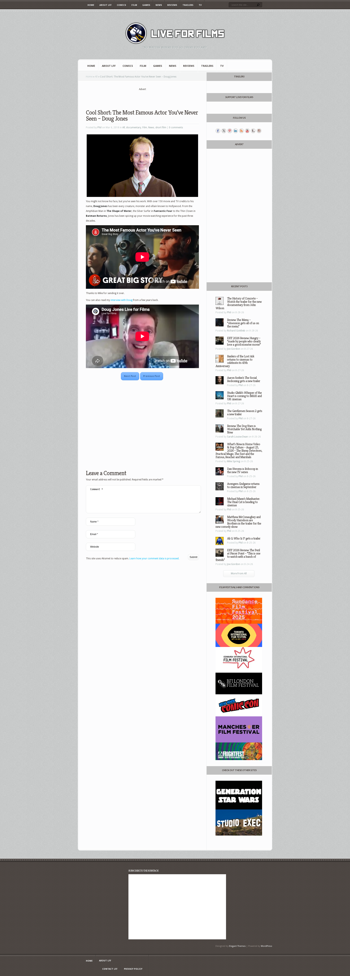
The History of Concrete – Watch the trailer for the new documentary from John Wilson (238, 303)
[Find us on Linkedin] (235, 130)
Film (134, 5)
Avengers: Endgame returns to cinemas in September (243, 485)
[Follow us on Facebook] (218, 130)
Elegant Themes (237, 946)
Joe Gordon (233, 348)
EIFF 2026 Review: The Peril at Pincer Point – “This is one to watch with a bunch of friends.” (238, 555)
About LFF (105, 5)
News (159, 5)
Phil (99, 127)
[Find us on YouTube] (247, 130)
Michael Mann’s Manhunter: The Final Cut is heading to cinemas (243, 502)
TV (200, 5)
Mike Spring (233, 461)
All (96, 76)
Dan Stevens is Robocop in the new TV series (242, 470)
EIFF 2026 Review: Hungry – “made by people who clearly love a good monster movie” (244, 341)
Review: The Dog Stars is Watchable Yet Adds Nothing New (244, 429)
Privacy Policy (133, 969)
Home (91, 5)
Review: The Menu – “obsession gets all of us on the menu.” (243, 323)
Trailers (187, 5)
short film (160, 127)
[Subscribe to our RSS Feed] (241, 130)
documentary (133, 127)
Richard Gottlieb (236, 330)
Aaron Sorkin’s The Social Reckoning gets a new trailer (243, 379)
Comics (121, 5)
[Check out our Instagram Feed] (259, 130)
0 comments (176, 127)
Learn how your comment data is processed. (154, 558)
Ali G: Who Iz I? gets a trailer (243, 538)
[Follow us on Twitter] (223, 130)
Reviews (172, 5)
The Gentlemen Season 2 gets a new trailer (244, 412)
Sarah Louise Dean (237, 436)
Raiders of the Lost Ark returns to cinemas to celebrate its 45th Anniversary (235, 361)
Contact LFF (109, 969)
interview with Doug (121, 300)
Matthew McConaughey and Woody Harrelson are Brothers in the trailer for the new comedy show (238, 522)
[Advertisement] (142, 97)
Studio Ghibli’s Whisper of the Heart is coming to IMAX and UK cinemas (244, 396)
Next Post (130, 376)
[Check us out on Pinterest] (229, 130)
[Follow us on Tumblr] (253, 130)
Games (146, 5)
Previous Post (151, 376)
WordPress (266, 946)
